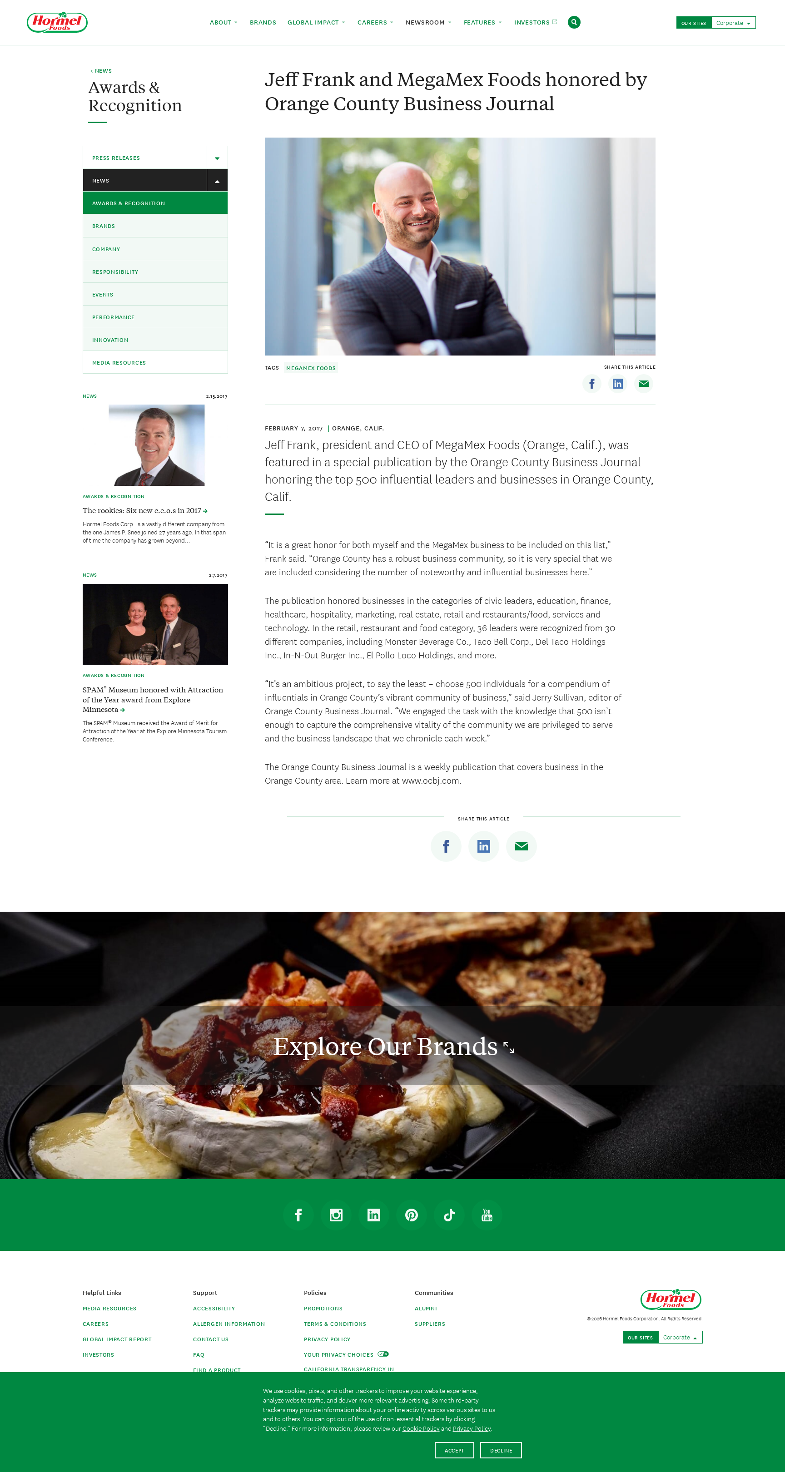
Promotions (323, 1308)
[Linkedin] (617, 383)
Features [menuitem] (481, 21)
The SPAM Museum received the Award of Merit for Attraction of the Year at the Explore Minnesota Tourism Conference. (155, 730)
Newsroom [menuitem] (426, 21)
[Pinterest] (411, 1215)
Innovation (110, 339)
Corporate (730, 22)
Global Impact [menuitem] (314, 21)
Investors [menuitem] (533, 21)
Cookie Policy (421, 1428)
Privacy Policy (327, 1338)
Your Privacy (339, 1354)
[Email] (643, 383)
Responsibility (115, 271)
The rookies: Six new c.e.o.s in (143, 510)
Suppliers (430, 1323)
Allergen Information (229, 1323)
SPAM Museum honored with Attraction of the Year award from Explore (153, 699)
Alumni (426, 1308)
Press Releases (116, 157)
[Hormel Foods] (57, 21)
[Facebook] (591, 383)
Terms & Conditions (335, 1323)
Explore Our (388, 1045)
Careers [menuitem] (373, 21)
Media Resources (119, 362)
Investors (98, 1354)
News (100, 180)
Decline (501, 1450)
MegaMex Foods (311, 367)
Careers (96, 1323)
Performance (113, 316)
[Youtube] (487, 1215)
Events (103, 294)
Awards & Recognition (128, 202)
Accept (454, 1450)
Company (106, 248)
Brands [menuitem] (263, 21)
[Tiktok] (449, 1215)
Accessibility (214, 1308)
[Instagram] (336, 1215)
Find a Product (217, 1369)
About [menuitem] (222, 21)
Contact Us (211, 1338)
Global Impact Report (117, 1338)
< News (101, 70)
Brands (103, 225)
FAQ (198, 1354)
